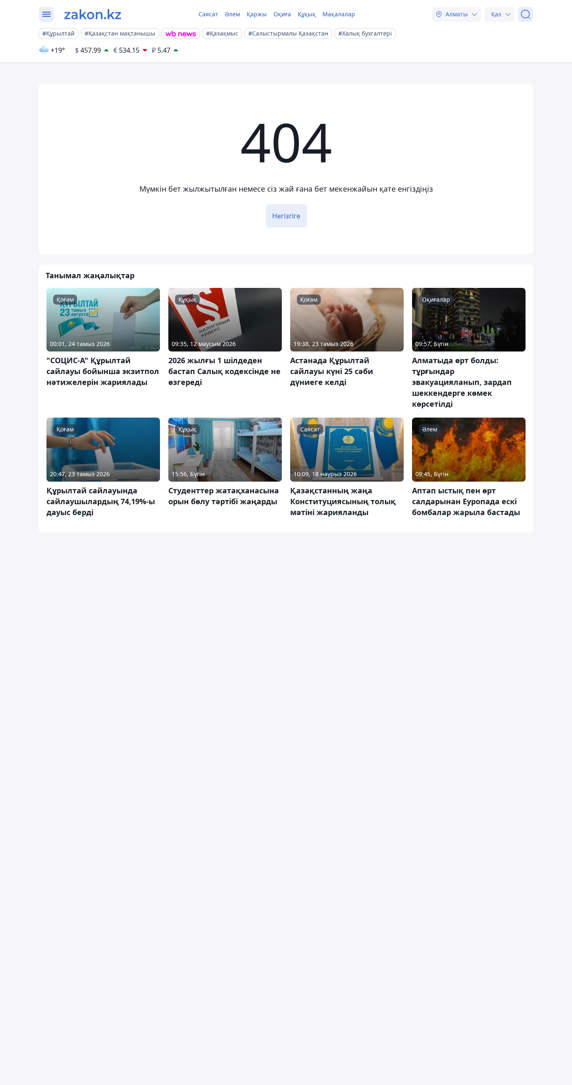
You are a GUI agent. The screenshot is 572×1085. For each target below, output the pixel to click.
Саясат (208, 14)
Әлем (232, 14)
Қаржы (257, 14)
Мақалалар (338, 14)
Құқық (307, 14)
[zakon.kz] (92, 14)
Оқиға (282, 14)
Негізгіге (286, 216)
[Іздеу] (525, 14)
